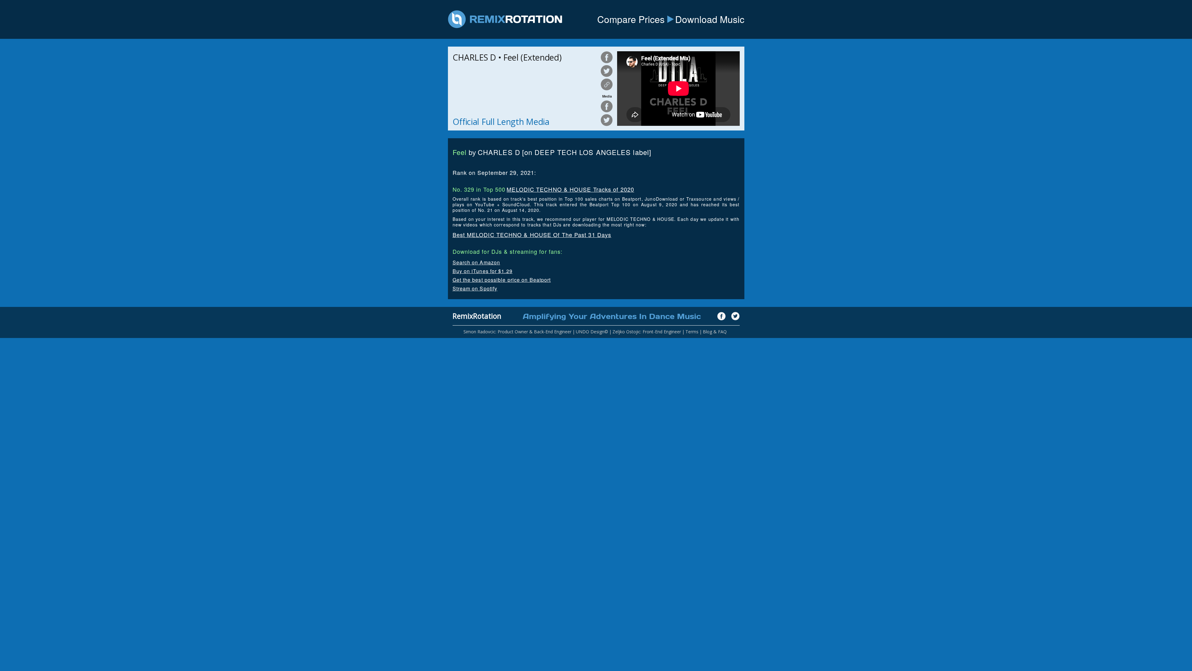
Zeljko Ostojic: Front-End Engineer (646, 332)
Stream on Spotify (475, 288)
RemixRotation (477, 316)
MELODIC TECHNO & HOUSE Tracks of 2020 (570, 189)
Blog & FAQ (715, 332)
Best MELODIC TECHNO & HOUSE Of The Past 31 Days (532, 235)
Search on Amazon (476, 262)
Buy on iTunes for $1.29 (482, 271)
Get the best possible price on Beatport (502, 279)
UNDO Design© (592, 332)
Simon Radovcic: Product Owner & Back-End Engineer (517, 332)
